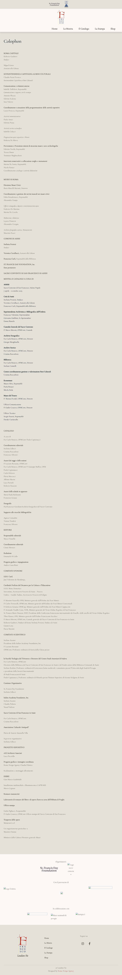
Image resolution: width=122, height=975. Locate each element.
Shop (113, 28)
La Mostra (68, 28)
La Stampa (100, 28)
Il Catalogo (84, 28)
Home (54, 28)
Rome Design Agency (66, 971)
